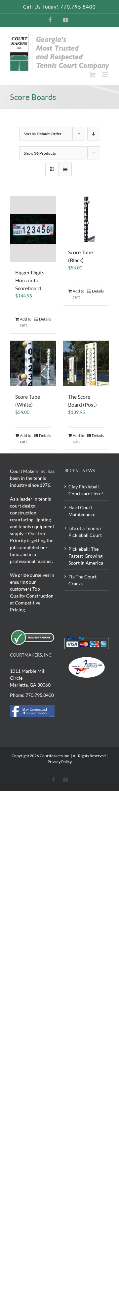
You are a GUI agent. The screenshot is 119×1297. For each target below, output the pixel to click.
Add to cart (25, 322)
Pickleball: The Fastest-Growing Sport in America (85, 556)
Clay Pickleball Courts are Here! (85, 490)
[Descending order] (93, 133)
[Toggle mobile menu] (105, 74)
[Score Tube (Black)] (86, 219)
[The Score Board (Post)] (86, 363)
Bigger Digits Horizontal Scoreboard (29, 280)
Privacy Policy (60, 761)
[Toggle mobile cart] (92, 74)
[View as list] (65, 169)
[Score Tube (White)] (33, 363)
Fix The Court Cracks (82, 580)
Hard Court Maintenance (81, 511)
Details (45, 319)
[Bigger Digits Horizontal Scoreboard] (33, 229)
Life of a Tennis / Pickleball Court (85, 531)
